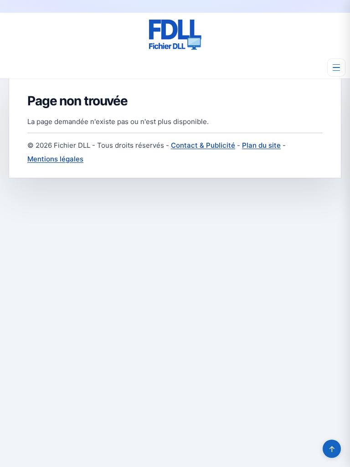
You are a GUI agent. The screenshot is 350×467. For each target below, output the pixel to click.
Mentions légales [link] (55, 159)
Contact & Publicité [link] (203, 145)
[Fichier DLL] (175, 35)
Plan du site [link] (261, 145)
